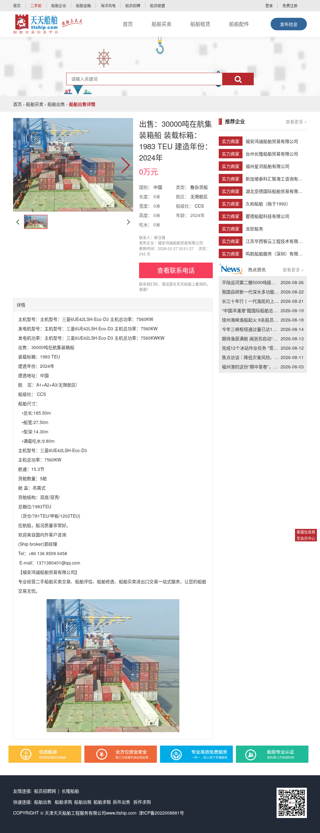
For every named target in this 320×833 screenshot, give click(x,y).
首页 (17, 5)
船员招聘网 (45, 791)
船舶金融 (83, 5)
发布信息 (289, 24)
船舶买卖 (162, 23)
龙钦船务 (254, 228)
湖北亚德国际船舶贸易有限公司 (276, 191)
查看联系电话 (176, 270)
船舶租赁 (200, 23)
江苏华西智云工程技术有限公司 (276, 241)
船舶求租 (102, 802)
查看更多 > (296, 121)
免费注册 (290, 5)
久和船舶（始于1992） (268, 203)
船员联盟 (157, 5)
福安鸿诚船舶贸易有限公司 (272, 141)
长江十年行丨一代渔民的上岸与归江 (257, 301)
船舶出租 (83, 802)
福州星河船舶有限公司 (267, 166)
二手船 (36, 5)
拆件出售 (121, 802)
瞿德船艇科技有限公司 (267, 216)
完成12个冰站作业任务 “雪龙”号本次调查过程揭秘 (270, 348)
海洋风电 (108, 5)
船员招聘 (132, 5)
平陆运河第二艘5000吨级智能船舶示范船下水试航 (270, 282)
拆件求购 (142, 802)
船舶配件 (239, 23)
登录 (269, 5)
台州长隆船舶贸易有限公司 (272, 153)
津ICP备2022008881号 (161, 813)
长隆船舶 (70, 791)
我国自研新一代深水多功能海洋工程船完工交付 (268, 291)
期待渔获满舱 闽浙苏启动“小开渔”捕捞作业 (263, 338)
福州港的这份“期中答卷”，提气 (252, 366)
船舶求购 (63, 802)
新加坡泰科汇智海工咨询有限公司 (278, 178)
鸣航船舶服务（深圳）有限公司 (276, 253)
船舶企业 (58, 5)
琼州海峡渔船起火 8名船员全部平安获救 (261, 320)
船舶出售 (56, 104)
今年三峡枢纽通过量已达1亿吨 (251, 329)
